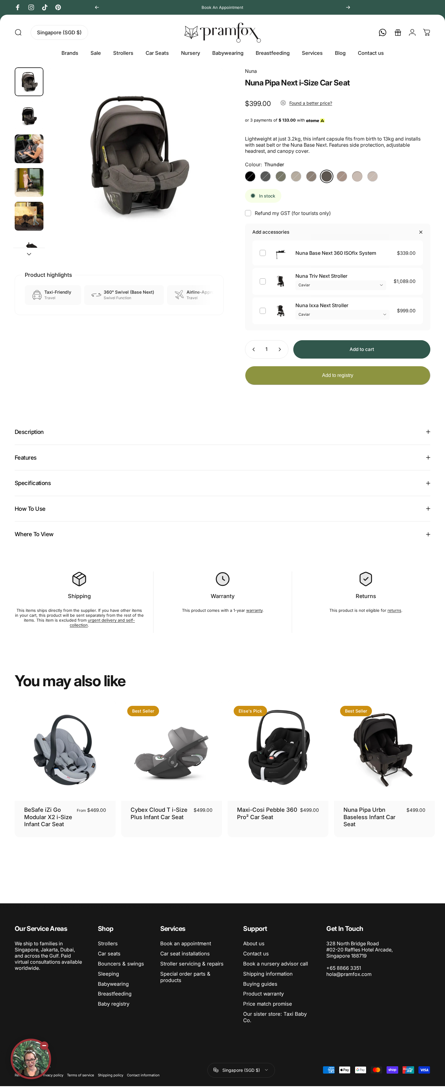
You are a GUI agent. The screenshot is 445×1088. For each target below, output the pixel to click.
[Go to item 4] (29, 216)
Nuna (251, 71)
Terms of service (80, 1075)
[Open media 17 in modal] (136, 155)
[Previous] (97, 7)
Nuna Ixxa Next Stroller (321, 305)
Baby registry (113, 1004)
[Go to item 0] (29, 81)
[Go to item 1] (29, 115)
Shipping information (268, 974)
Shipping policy (110, 1075)
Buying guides (260, 984)
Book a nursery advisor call (275, 964)
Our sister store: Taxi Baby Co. (275, 1017)
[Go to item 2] (29, 148)
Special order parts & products (185, 977)
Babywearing (113, 984)
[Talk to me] (31, 1059)
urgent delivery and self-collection (102, 622)
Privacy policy (52, 1075)
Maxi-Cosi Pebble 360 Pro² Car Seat (267, 813)
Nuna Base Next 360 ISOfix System (335, 253)
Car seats (109, 954)
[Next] (348, 7)
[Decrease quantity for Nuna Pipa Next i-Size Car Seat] (252, 349)
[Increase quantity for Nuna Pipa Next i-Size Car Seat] (281, 349)
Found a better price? (310, 103)
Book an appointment (185, 943)
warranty (254, 610)
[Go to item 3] (29, 182)
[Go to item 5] (29, 249)
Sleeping (108, 974)
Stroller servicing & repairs (192, 964)
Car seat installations (185, 954)
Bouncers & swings (121, 964)
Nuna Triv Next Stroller (321, 276)
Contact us (256, 954)
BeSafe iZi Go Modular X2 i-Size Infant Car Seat (48, 816)
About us (254, 943)
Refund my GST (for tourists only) (293, 213)
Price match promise (267, 1004)
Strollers (108, 943)
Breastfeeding (115, 994)
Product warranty (263, 994)
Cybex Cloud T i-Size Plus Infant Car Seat (159, 813)
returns (394, 610)
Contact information (143, 1075)
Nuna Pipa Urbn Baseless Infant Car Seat (369, 816)
